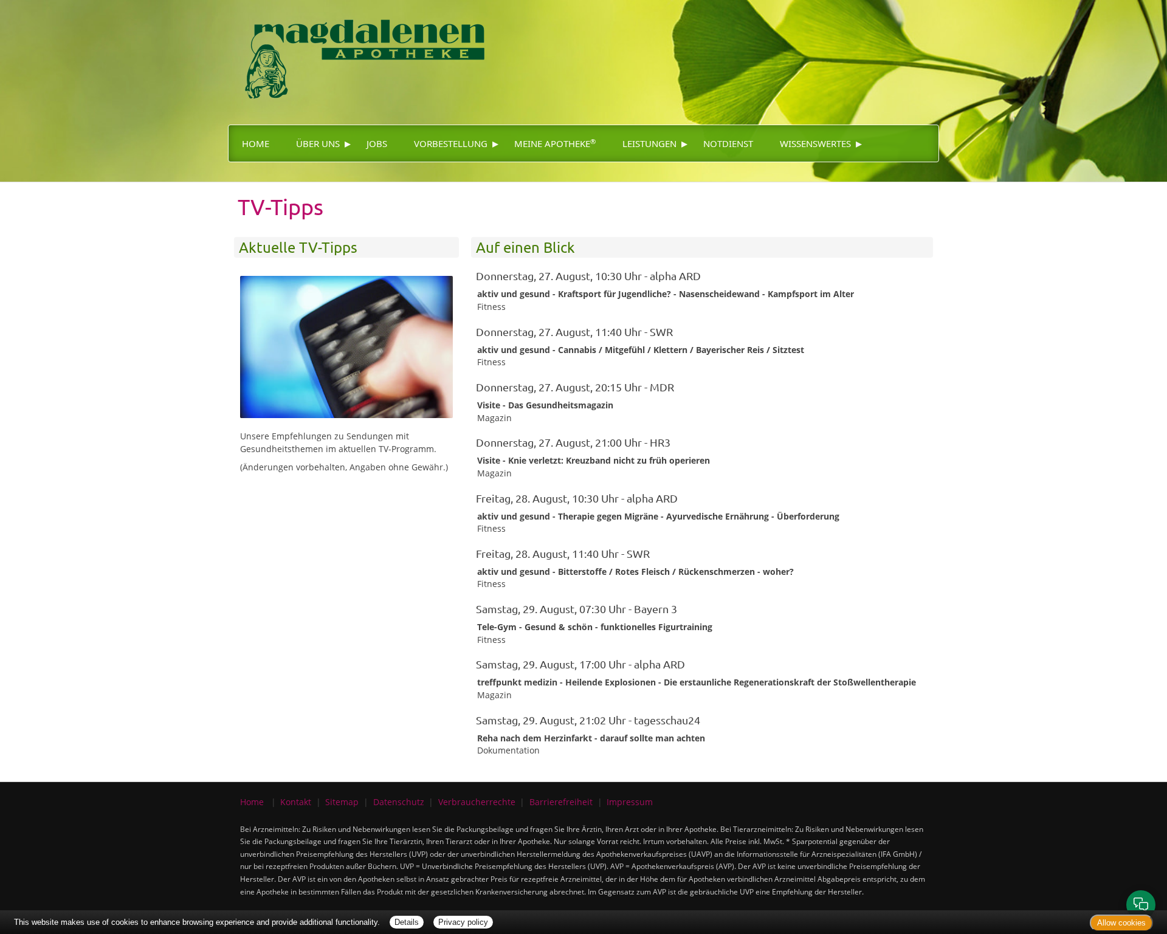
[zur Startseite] (365, 52)
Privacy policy (463, 922)
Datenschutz (398, 802)
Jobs (377, 143)
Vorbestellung (450, 143)
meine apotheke (555, 143)
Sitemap (342, 802)
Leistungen (649, 143)
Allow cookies (1121, 922)
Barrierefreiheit (561, 802)
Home (255, 143)
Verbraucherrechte (476, 802)
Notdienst (728, 143)
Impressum (630, 802)
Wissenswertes (815, 143)
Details (406, 922)
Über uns (318, 143)
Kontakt (295, 802)
